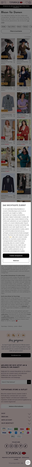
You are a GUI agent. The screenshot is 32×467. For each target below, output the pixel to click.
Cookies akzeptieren (16, 256)
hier (10, 237)
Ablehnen (16, 260)
